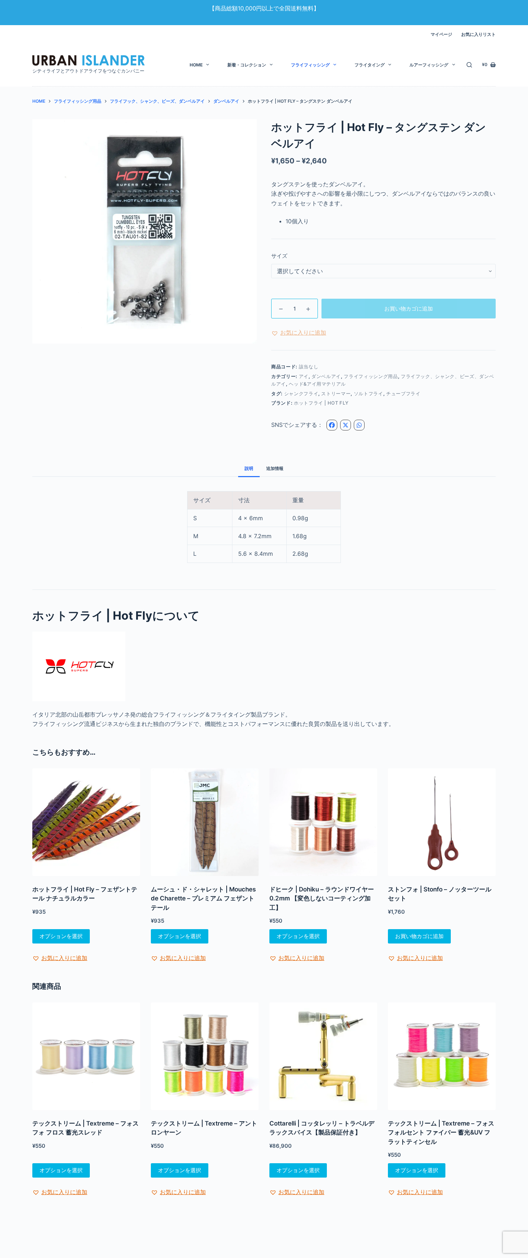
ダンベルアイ (326, 376)
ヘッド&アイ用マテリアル (317, 384)
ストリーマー (336, 393)
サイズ (279, 255)
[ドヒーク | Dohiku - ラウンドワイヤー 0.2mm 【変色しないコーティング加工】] (323, 822)
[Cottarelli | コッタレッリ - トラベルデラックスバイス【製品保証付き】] (323, 1056)
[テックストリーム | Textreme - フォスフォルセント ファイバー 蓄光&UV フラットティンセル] (442, 1056)
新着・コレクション (246, 64)
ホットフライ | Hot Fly (321, 403)
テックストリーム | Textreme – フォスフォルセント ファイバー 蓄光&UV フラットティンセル (441, 1132)
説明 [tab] (249, 468)
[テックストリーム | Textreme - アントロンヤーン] (205, 1056)
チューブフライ (403, 393)
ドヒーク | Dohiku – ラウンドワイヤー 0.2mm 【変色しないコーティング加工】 (321, 898)
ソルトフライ (368, 393)
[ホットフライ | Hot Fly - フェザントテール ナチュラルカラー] (86, 822)
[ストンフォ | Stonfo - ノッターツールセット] (442, 822)
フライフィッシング (310, 64)
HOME (196, 64)
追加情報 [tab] (274, 468)
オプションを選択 (61, 936)
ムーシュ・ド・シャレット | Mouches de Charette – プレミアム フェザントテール (203, 898)
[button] (298, 332)
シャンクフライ (301, 393)
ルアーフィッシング (428, 64)
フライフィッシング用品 (371, 376)
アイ (304, 376)
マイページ (441, 34)
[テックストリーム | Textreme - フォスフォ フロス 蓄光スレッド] (86, 1056)
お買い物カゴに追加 (408, 308)
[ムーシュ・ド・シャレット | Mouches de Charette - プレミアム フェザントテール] (205, 822)
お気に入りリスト (478, 34)
